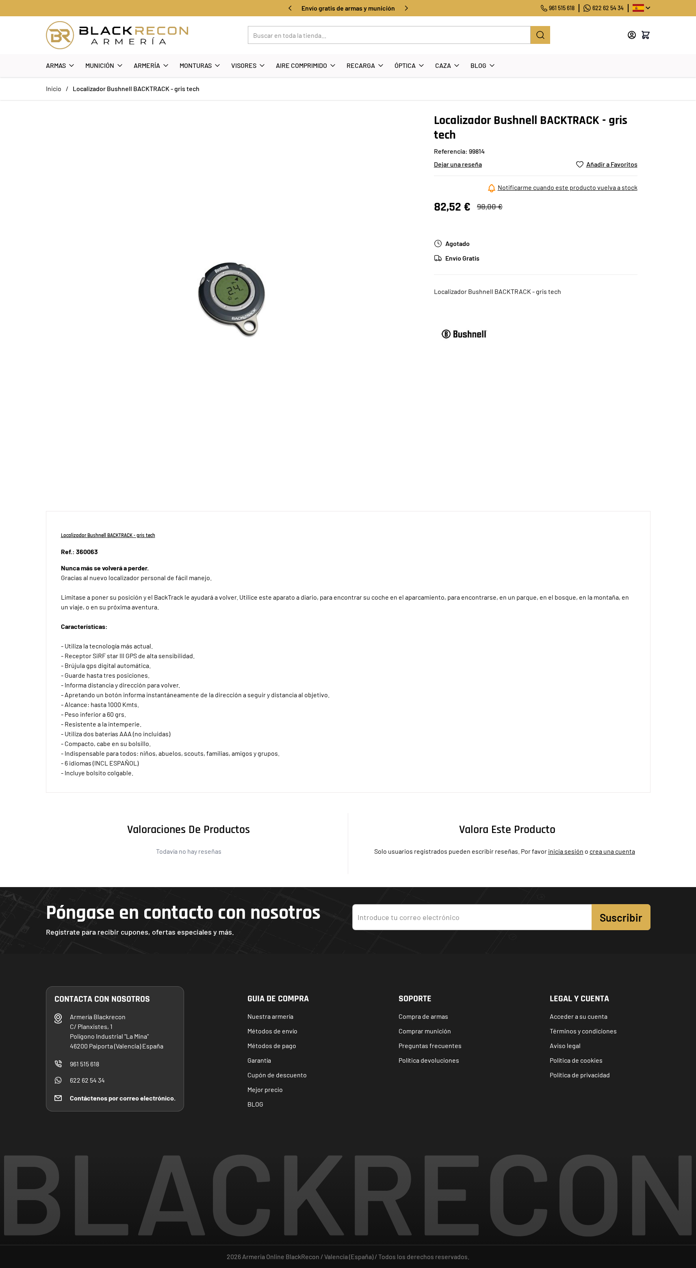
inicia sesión (565, 851)
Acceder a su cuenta (578, 1016)
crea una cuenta (612, 851)
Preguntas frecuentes (430, 1045)
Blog (478, 65)
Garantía (259, 1060)
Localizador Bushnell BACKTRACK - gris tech (136, 88)
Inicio (53, 88)
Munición (99, 65)
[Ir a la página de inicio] (117, 35)
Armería (147, 65)
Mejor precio (265, 1089)
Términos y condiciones (583, 1031)
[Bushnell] (464, 333)
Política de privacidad (580, 1075)
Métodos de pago (271, 1045)
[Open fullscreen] (232, 299)
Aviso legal (565, 1045)
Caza (443, 65)
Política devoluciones (429, 1060)
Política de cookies (576, 1060)
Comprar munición (425, 1031)
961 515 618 (562, 7)
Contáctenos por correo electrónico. (123, 1098)
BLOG (255, 1104)
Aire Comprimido (301, 65)
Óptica (405, 65)
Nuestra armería (270, 1016)
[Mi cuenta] (631, 35)
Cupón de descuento (277, 1075)
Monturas (196, 65)
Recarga (361, 65)
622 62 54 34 (608, 7)
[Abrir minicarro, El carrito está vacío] (645, 34)
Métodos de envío (272, 1031)
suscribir (621, 917)
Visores (243, 65)
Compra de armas (423, 1016)
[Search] (540, 35)
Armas (56, 65)
